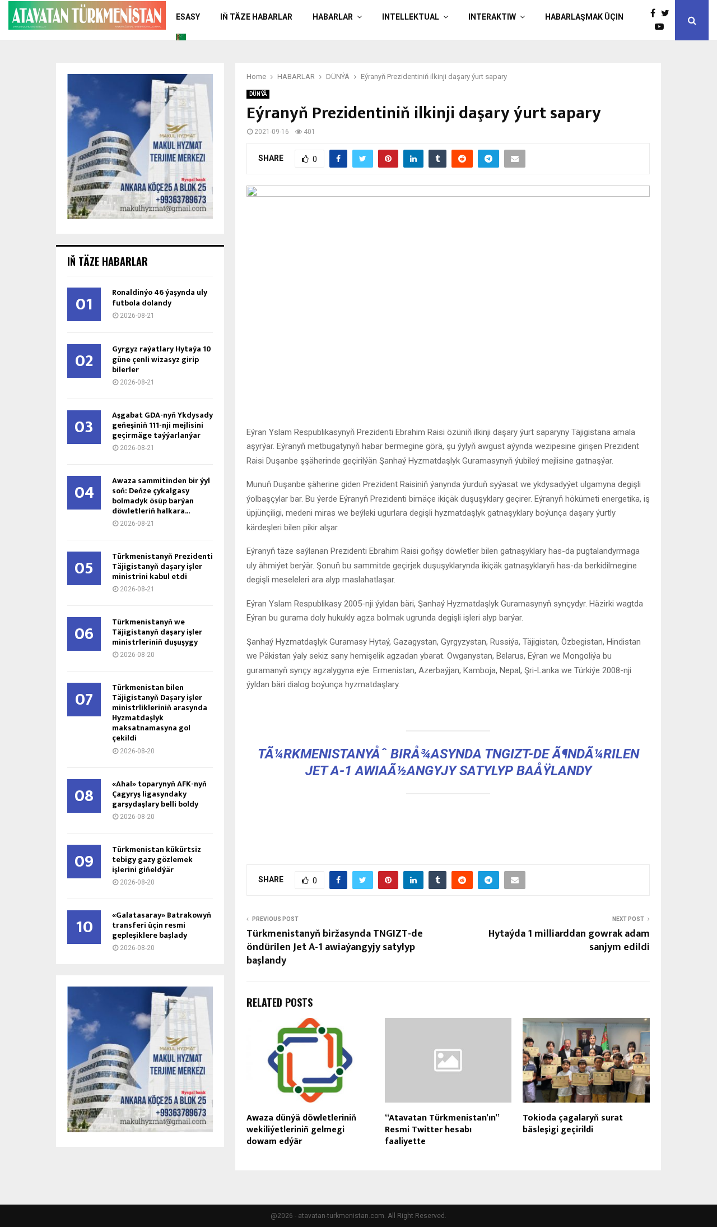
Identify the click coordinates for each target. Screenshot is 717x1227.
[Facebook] (655, 13)
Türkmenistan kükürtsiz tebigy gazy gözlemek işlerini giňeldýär (156, 859)
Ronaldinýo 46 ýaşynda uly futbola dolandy (159, 297)
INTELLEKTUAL (410, 16)
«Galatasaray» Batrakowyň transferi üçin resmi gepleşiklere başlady (161, 925)
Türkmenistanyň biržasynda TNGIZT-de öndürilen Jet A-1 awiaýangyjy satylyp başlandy (334, 947)
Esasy (188, 16)
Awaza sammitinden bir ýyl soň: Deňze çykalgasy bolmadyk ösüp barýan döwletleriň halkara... (161, 495)
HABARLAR (333, 16)
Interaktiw (492, 16)
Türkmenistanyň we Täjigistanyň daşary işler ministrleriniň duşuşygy (157, 632)
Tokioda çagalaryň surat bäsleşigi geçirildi (573, 1123)
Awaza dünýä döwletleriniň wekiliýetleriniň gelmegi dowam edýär (301, 1129)
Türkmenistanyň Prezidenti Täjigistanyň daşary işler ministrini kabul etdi (162, 566)
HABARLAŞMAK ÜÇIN (584, 16)
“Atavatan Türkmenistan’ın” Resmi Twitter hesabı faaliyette (442, 1129)
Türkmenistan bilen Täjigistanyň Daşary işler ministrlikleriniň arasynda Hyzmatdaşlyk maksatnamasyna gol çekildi (159, 712)
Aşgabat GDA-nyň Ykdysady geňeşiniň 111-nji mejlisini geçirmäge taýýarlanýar (162, 425)
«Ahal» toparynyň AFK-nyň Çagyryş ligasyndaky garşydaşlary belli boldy (159, 794)
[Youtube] (662, 27)
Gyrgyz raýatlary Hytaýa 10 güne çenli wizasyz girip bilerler (161, 359)
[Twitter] (668, 13)
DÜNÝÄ (258, 94)
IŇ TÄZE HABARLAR (256, 16)
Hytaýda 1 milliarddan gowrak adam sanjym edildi (569, 940)
